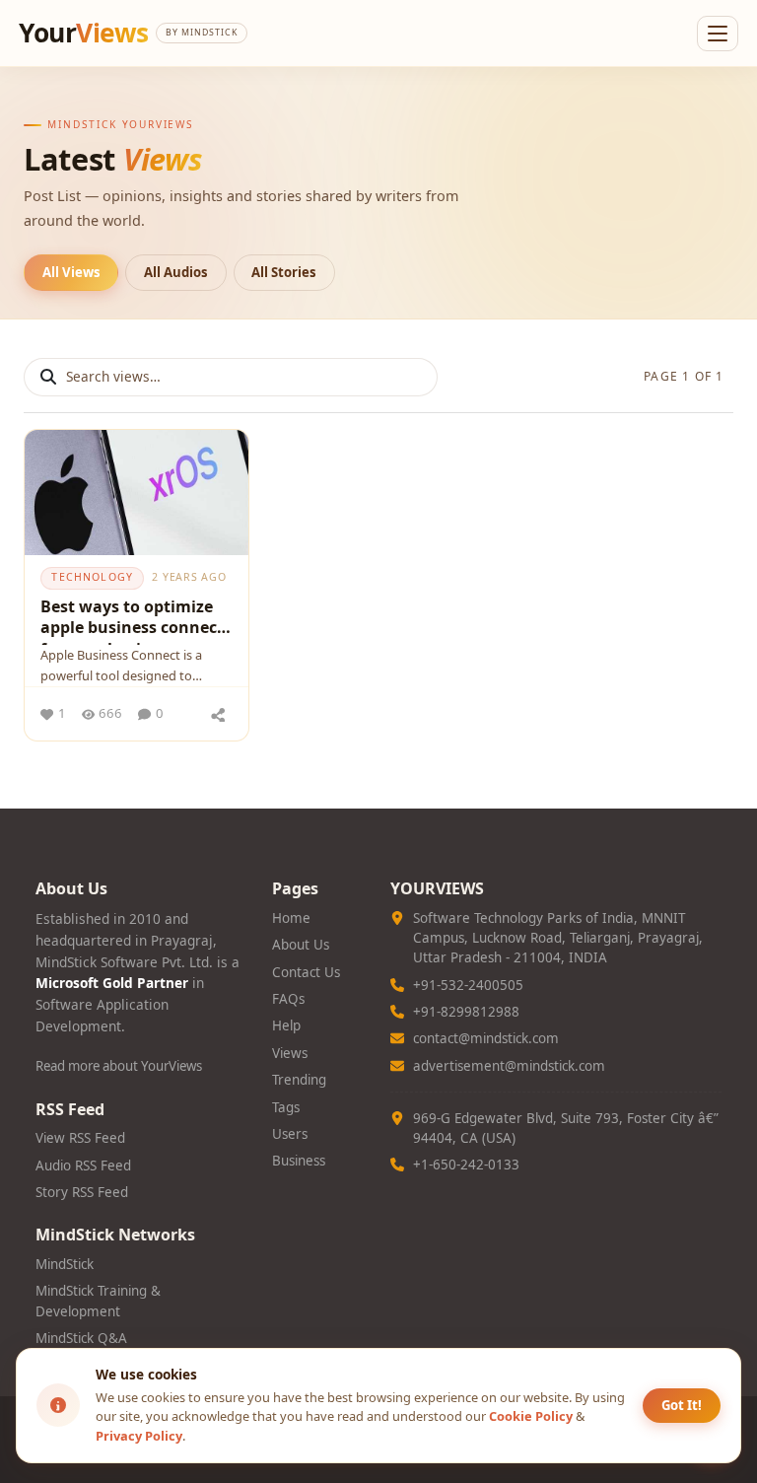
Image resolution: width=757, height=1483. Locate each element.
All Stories (283, 272)
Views (290, 1053)
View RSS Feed (80, 1138)
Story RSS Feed (81, 1192)
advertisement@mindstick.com (509, 1066)
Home (291, 918)
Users (290, 1134)
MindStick (64, 1264)
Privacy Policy (139, 1436)
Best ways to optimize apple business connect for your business (132, 620)
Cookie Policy (531, 1416)
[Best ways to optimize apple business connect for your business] (136, 493)
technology (92, 577)
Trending (299, 1080)
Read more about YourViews (118, 1066)
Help (286, 1025)
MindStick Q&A (81, 1338)
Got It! (681, 1405)
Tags (286, 1107)
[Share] (218, 714)
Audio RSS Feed (83, 1165)
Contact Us (306, 972)
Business (298, 1160)
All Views (71, 272)
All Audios (176, 272)
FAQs (288, 999)
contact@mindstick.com (486, 1038)
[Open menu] (717, 33)
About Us (300, 944)
